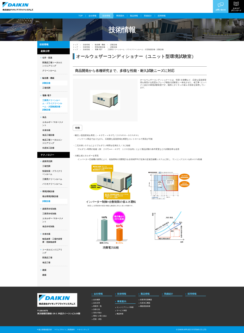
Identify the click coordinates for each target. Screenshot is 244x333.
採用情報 (192, 294)
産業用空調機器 (146, 300)
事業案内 (121, 301)
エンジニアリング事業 (125, 307)
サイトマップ (84, 330)
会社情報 (98, 294)
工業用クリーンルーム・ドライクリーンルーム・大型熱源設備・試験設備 (136, 49)
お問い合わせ (221, 10)
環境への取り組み (100, 316)
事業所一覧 (97, 306)
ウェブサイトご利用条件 (65, 330)
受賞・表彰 (97, 319)
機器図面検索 (145, 306)
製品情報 (145, 294)
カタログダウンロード (236, 9)
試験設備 (113, 45)
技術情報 (86, 45)
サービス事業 (122, 311)
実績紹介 (168, 294)
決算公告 (96, 309)
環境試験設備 (100, 47)
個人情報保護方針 (45, 330)
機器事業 (120, 314)
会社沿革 (96, 303)
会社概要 (96, 300)
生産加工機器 (145, 303)
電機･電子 (99, 49)
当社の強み (97, 313)
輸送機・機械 (100, 45)
